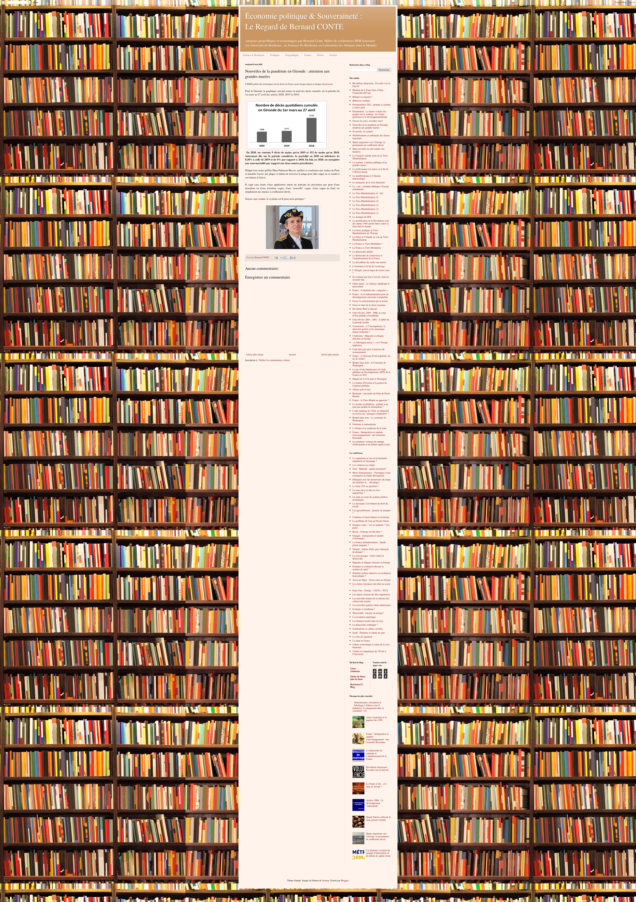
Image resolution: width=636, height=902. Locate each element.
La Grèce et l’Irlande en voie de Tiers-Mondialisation (370, 238)
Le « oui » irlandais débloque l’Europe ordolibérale (370, 188)
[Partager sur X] (288, 257)
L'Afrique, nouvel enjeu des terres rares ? (371, 272)
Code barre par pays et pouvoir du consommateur (368, 351)
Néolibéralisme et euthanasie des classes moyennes (371, 137)
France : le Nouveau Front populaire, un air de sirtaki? (371, 357)
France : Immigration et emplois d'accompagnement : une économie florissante (368, 435)
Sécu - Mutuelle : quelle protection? (369, 468)
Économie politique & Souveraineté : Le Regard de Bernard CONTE (303, 20)
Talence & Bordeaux (254, 55)
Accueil (292, 354)
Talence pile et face (361, 389)
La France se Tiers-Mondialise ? (367, 243)
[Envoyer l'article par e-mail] (276, 257)
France (307, 55)
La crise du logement (362, 636)
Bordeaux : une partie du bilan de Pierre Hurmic (371, 395)
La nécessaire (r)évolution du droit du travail (370, 505)
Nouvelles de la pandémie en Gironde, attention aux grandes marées (370, 126)
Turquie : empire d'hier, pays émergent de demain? (370, 550)
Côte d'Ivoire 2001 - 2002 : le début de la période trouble (370, 321)
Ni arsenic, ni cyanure (362, 131)
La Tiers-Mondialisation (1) (365, 212)
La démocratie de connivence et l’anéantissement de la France (367, 257)
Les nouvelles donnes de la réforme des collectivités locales (370, 600)
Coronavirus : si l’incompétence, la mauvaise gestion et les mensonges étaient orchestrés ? (368, 329)
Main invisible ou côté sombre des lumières (368, 150)
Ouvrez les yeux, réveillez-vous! (367, 120)
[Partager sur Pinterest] (294, 257)
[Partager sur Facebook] (291, 257)
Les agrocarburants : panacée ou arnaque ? (371, 512)
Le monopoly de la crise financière (368, 182)
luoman (325, 880)
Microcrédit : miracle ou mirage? (367, 613)
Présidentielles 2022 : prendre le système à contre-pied (371, 106)
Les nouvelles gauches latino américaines (371, 605)
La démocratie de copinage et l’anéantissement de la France (376, 754)
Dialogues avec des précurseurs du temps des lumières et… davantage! (371, 481)
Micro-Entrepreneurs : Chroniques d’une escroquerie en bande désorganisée (371, 474)
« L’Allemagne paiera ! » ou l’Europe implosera (370, 344)
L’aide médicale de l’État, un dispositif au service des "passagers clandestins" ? (370, 412)
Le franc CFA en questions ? (365, 486)
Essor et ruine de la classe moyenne (368, 305)
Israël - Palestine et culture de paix (368, 632)
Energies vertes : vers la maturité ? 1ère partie (371, 526)
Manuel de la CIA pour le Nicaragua (369, 378)
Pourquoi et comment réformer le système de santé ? (368, 568)
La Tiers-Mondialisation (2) (365, 208)
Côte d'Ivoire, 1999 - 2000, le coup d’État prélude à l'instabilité (369, 314)
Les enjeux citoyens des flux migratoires (371, 594)
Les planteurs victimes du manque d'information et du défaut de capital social (378, 853)
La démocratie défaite (362, 251)
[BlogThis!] (285, 257)
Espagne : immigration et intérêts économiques (368, 537)
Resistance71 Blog (356, 686)
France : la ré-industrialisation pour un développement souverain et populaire (370, 296)
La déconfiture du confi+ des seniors (369, 262)
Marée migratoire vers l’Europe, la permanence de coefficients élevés (368, 144)
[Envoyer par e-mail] (282, 257)
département (327, 83)
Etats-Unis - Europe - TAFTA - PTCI (370, 590)
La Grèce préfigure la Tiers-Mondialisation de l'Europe (365, 232)
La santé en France (361, 640)
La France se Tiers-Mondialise (366, 247)
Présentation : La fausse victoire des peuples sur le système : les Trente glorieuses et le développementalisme (369, 114)
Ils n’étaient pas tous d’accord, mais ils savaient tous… (370, 278)
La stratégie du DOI (361, 216)
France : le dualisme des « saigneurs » (370, 290)
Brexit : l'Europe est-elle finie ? (367, 531)
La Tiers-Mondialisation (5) (365, 197)
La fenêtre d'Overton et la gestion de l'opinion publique (369, 384)
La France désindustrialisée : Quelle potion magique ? (369, 544)
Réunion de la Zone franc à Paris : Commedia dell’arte (368, 91)
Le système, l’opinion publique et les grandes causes (369, 164)
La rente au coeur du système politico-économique (370, 498)
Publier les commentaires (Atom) (274, 360)
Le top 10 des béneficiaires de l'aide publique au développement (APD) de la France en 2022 (371, 372)
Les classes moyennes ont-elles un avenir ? (371, 585)
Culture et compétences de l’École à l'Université (369, 653)
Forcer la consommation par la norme (370, 301)
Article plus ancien (330, 354)
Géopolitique (292, 55)
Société (333, 55)
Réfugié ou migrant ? (362, 96)
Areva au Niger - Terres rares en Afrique (371, 579)
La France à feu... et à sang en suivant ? (376, 785)
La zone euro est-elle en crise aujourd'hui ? (366, 491)
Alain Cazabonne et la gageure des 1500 (376, 719)
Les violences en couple (363, 464)
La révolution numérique (364, 617)
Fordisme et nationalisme (364, 424)
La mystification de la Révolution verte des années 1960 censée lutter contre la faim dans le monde (370, 223)
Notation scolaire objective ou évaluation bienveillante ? (371, 574)
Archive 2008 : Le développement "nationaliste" (374, 803)
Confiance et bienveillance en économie (370, 517)
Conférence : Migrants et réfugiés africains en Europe (368, 337)
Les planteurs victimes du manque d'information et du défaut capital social (371, 443)
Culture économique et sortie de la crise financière (371, 646)
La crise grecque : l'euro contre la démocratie (368, 557)
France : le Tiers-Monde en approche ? (370, 400)
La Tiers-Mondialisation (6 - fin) (367, 193)
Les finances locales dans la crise (367, 620)
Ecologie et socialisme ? (363, 609)
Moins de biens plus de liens (357, 678)
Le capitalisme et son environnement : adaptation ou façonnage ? (370, 460)
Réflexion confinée (361, 100)
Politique (274, 55)
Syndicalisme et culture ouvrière (367, 628)
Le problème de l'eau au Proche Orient (370, 520)
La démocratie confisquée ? (365, 624)
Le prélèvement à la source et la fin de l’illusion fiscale (370, 170)
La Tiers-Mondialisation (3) (365, 204)
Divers (320, 55)
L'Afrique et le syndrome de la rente (369, 428)
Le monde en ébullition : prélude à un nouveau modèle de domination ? (370, 406)
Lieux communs (355, 670)
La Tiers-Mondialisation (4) (365, 201)
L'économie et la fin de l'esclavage (368, 266)
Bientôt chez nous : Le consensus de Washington (369, 419)
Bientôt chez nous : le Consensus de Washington (369, 364)
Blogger (344, 880)
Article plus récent (254, 354)
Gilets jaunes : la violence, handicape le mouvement (370, 285)
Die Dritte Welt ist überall (364, 308)
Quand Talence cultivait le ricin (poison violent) (378, 818)
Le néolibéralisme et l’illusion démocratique (366, 177)
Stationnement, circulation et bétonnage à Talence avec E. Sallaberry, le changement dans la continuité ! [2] (368, 706)
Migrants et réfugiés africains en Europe (371, 562)
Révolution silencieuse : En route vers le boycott (371, 85)
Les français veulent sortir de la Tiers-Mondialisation (370, 157)
